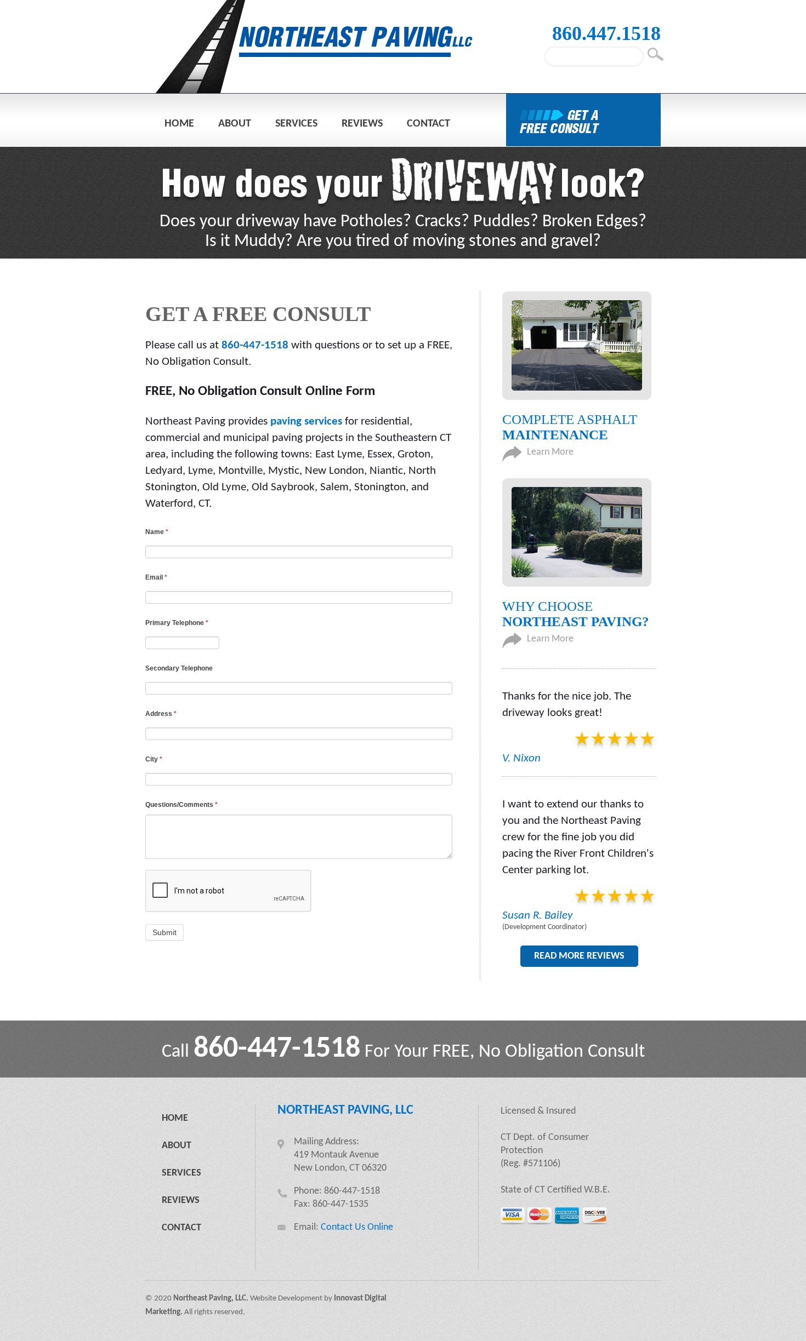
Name (156, 532)
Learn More (550, 452)
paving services (306, 421)
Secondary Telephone (179, 668)
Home (179, 123)
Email (156, 577)
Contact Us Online (357, 1227)
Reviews (362, 123)
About (234, 123)
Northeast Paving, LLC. (210, 1298)
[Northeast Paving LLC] (315, 90)
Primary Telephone (176, 623)
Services (296, 123)
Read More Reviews (579, 956)
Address (161, 714)
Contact (428, 123)
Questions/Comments (181, 805)
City (153, 759)
